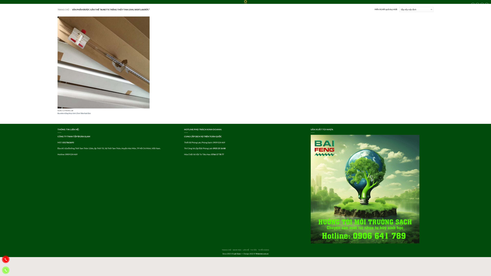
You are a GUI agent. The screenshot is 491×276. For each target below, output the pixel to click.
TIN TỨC (37, 5)
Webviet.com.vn (262, 254)
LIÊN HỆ (29, 5)
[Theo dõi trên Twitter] (482, 5)
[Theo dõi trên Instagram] (477, 5)
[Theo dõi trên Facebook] (473, 5)
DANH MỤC (18, 5)
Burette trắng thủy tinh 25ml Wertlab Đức (74, 113)
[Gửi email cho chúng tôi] (487, 5)
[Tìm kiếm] (57, 4)
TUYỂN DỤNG (48, 5)
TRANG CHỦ (7, 5)
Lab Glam (237, 254)
